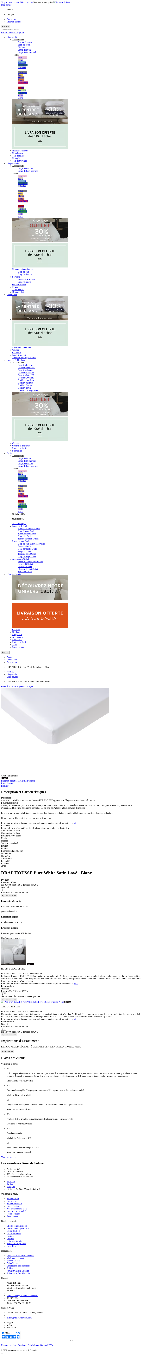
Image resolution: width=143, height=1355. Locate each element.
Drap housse (12, 662)
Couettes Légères (25, 365)
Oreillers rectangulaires (28, 390)
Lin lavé (21, 47)
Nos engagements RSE (17, 1208)
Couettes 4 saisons (26, 372)
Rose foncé (23, 82)
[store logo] (61, 2)
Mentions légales (8, 1345)
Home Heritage (13, 1214)
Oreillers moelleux (26, 380)
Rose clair (22, 57)
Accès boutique (19, 523)
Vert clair (22, 90)
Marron (21, 77)
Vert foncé (22, 93)
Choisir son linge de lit (17, 1226)
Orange (21, 80)
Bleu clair (22, 62)
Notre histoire (13, 1198)
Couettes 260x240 (26, 378)
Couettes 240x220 (26, 375)
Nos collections (13, 1206)
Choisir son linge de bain (18, 1228)
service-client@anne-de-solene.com (22, 1295)
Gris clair (22, 67)
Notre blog (11, 1246)
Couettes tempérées (26, 367)
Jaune (20, 75)
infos (76, 823)
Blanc (20, 98)
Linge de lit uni (24, 50)
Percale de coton (25, 42)
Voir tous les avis (8, 1157)
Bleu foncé (23, 65)
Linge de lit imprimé (27, 52)
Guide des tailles (14, 1233)
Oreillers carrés (24, 388)
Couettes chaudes (25, 370)
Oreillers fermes (25, 385)
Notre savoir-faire (14, 1203)
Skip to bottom (26, 2)
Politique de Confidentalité (18, 1273)
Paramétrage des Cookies (18, 1271)
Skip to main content (10, 2)
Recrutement (12, 1216)
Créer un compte (14, 22)
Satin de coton (24, 45)
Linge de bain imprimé (28, 171)
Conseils (10, 1238)
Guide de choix (13, 1231)
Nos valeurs (12, 1201)
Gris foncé (22, 72)
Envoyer (5, 27)
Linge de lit (12, 659)
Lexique (10, 1236)
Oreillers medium (25, 383)
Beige (20, 60)
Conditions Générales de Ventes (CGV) (35, 1345)
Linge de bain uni (25, 168)
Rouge (21, 88)
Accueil (10, 657)
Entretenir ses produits (16, 1243)
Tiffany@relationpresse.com (19, 1318)
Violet (20, 95)
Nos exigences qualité (16, 1211)
